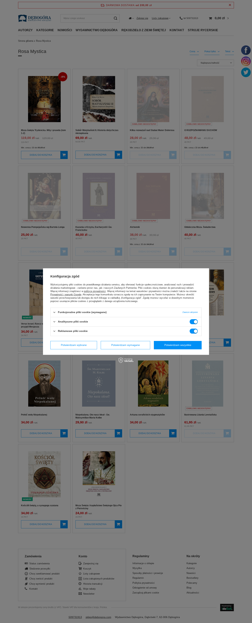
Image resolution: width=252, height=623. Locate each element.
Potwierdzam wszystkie (177, 345)
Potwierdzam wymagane (125, 345)
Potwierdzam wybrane (74, 345)
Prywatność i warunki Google (65, 294)
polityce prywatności (95, 291)
